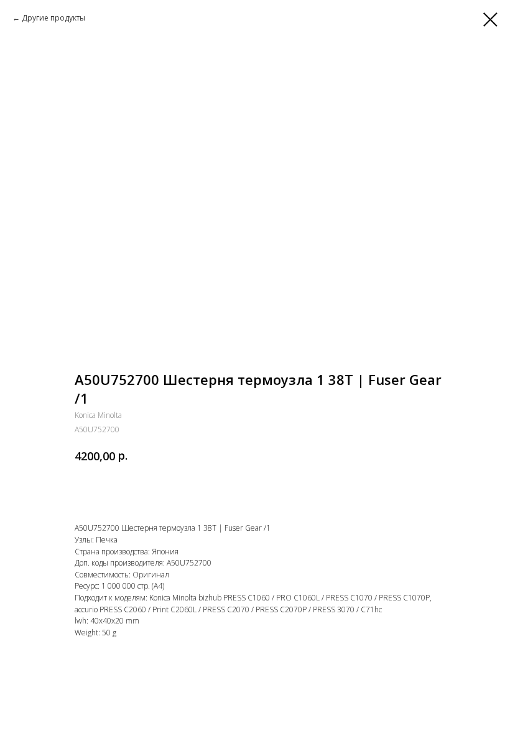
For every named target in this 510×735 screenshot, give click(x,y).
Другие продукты (53, 17)
